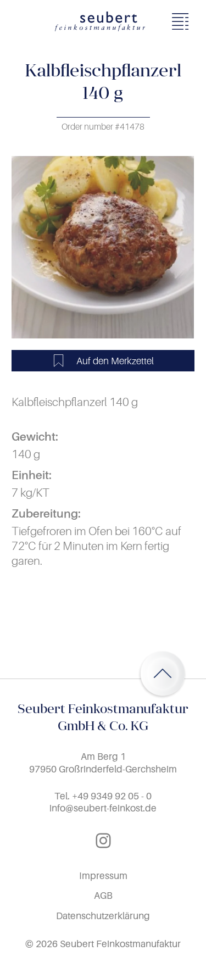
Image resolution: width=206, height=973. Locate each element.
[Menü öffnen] (183, 21)
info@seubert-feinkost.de (103, 808)
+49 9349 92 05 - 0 (112, 796)
